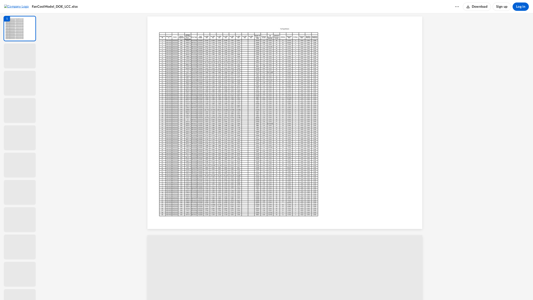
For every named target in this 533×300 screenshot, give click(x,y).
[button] (19, 28)
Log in (520, 6)
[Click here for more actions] (457, 6)
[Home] (16, 6)
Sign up (501, 6)
